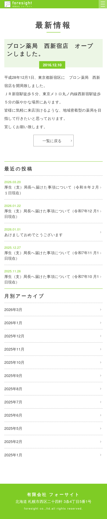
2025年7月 (13, 402)
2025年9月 (13, 375)
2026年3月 (13, 309)
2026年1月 (13, 322)
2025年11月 (14, 349)
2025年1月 (13, 454)
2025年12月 (14, 335)
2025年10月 (14, 362)
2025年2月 (13, 441)
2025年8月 (13, 388)
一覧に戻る (52, 140)
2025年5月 (13, 428)
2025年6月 (13, 415)
